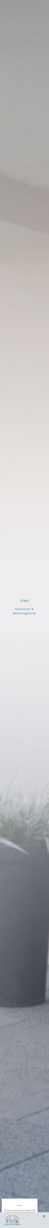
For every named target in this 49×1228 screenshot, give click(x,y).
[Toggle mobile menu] (44, 1216)
